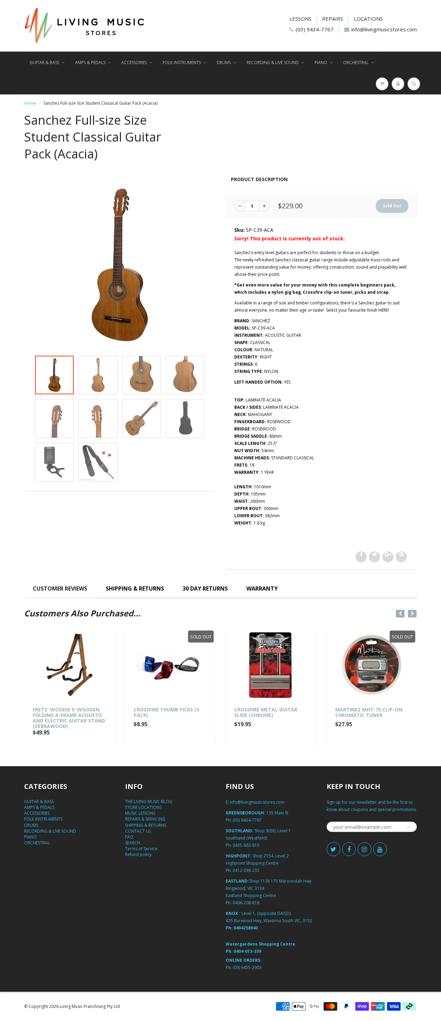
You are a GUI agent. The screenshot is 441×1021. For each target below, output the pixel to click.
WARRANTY (262, 588)
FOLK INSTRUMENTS (182, 62)
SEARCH (132, 843)
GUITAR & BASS (44, 62)
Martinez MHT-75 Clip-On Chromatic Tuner (368, 712)
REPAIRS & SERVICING (145, 819)
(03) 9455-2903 (247, 967)
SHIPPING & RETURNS (135, 588)
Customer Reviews (60, 588)
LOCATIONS (368, 18)
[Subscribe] (408, 827)
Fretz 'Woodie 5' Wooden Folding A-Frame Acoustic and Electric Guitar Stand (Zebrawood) (69, 717)
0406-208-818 (246, 903)
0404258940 (246, 928)
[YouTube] (380, 849)
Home (30, 103)
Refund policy (138, 854)
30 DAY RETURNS (205, 588)
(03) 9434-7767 (315, 29)
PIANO (321, 62)
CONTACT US (138, 831)
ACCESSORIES (134, 62)
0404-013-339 (247, 951)
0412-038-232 (246, 870)
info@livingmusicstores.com (384, 29)
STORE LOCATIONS (143, 807)
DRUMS (224, 62)
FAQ (129, 837)
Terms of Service (141, 849)
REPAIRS (332, 18)
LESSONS (300, 18)
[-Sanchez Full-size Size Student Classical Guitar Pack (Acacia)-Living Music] (120, 265)
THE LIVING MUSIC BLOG (148, 801)
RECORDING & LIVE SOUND (273, 62)
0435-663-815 (246, 845)
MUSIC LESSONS (140, 813)
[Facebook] (349, 849)
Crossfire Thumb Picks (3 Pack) (166, 712)
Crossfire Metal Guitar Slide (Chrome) (265, 712)
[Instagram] (364, 849)
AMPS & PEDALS (90, 62)
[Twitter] (333, 849)
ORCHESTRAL (356, 62)
